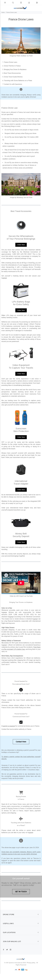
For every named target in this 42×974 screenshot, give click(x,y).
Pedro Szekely (21, 56)
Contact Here (21, 742)
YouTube (29, 596)
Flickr (31, 56)
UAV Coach (20, 596)
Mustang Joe (21, 197)
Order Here (21, 245)
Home (3, 12)
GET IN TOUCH (21, 892)
